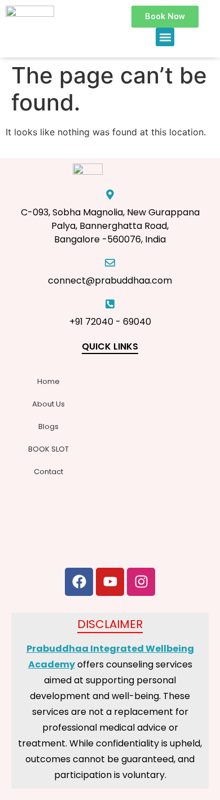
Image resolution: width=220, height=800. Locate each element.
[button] (165, 37)
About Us (48, 404)
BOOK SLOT (48, 449)
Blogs (48, 426)
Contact (48, 471)
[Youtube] (110, 582)
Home (48, 381)
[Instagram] (141, 582)
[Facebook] (79, 582)
